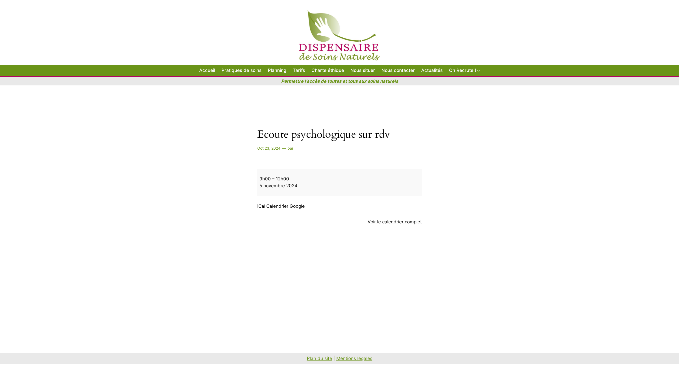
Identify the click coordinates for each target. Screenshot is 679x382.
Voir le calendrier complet (395, 221)
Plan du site (319, 358)
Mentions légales (354, 358)
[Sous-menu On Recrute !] (478, 70)
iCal (261, 206)
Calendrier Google (285, 206)
